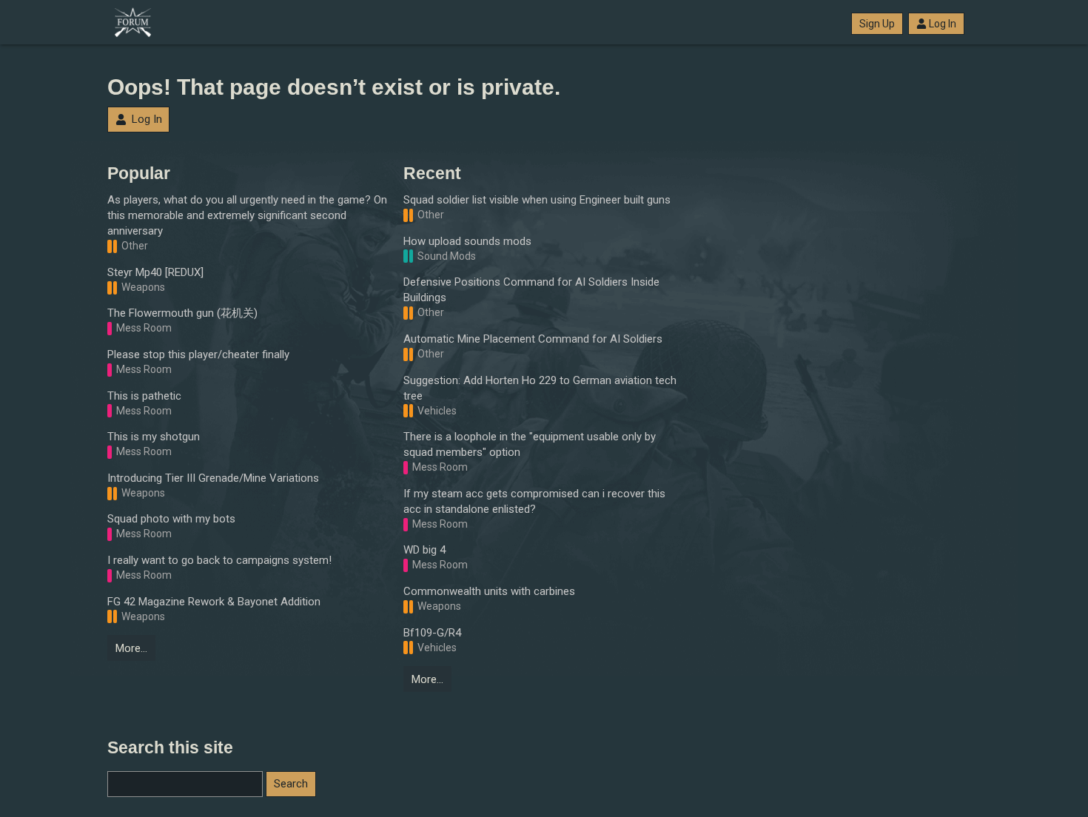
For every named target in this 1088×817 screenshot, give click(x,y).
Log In (942, 24)
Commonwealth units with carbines (489, 591)
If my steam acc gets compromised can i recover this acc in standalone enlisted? (534, 501)
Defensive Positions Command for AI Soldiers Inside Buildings (531, 289)
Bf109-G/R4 (432, 632)
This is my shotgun (153, 436)
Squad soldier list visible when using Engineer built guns (537, 199)
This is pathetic (144, 396)
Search (291, 783)
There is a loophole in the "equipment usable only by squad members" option (529, 444)
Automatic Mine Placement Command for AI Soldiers (532, 339)
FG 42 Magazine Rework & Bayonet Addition (213, 601)
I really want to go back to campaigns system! (219, 560)
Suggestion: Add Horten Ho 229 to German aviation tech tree (539, 388)
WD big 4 (424, 550)
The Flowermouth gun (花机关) (182, 313)
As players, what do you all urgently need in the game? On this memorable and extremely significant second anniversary (247, 215)
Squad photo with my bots (171, 518)
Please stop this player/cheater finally (198, 354)
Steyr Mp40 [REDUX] (155, 272)
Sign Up (877, 24)
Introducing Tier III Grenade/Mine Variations (213, 478)
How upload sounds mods (467, 241)
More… (131, 648)
